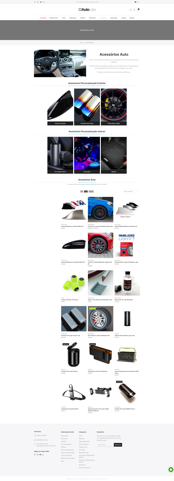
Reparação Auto (83, 452)
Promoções (43, 18)
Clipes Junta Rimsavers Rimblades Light (100, 299)
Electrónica (92, 18)
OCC (62, 298)
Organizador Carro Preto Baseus (97, 371)
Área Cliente (64, 436)
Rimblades (91, 224)
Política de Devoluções (67, 452)
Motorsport (73, 18)
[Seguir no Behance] (44, 2)
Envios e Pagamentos (67, 450)
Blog (62, 461)
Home (81, 42)
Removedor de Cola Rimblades (124, 299)
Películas (81, 438)
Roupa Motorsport (84, 441)
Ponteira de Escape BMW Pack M (125, 409)
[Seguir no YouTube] (41, 2)
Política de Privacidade (68, 458)
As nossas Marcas (66, 444)
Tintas (63, 18)
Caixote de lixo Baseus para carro (125, 335)
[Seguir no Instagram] (38, 2)
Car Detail (82, 450)
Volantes (131, 18)
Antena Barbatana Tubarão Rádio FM (72, 226)
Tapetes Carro (83, 447)
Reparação (114, 18)
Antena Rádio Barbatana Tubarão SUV (126, 226)
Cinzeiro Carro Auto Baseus (69, 371)
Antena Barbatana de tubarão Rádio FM (73, 262)
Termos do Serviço (66, 455)
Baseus (117, 333)
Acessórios (103, 18)
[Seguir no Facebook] (35, 2)
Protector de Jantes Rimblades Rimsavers (100, 226)
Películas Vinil (53, 18)
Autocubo (64, 224)
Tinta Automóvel (84, 444)
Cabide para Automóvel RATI (69, 409)
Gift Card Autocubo (84, 467)
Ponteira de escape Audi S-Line (70, 335)
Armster (117, 369)
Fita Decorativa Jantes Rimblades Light (126, 262)
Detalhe (82, 18)
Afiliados (63, 447)
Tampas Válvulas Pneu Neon (69, 299)
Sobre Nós (64, 438)
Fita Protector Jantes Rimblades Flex (99, 335)
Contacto (63, 441)
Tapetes (123, 18)
